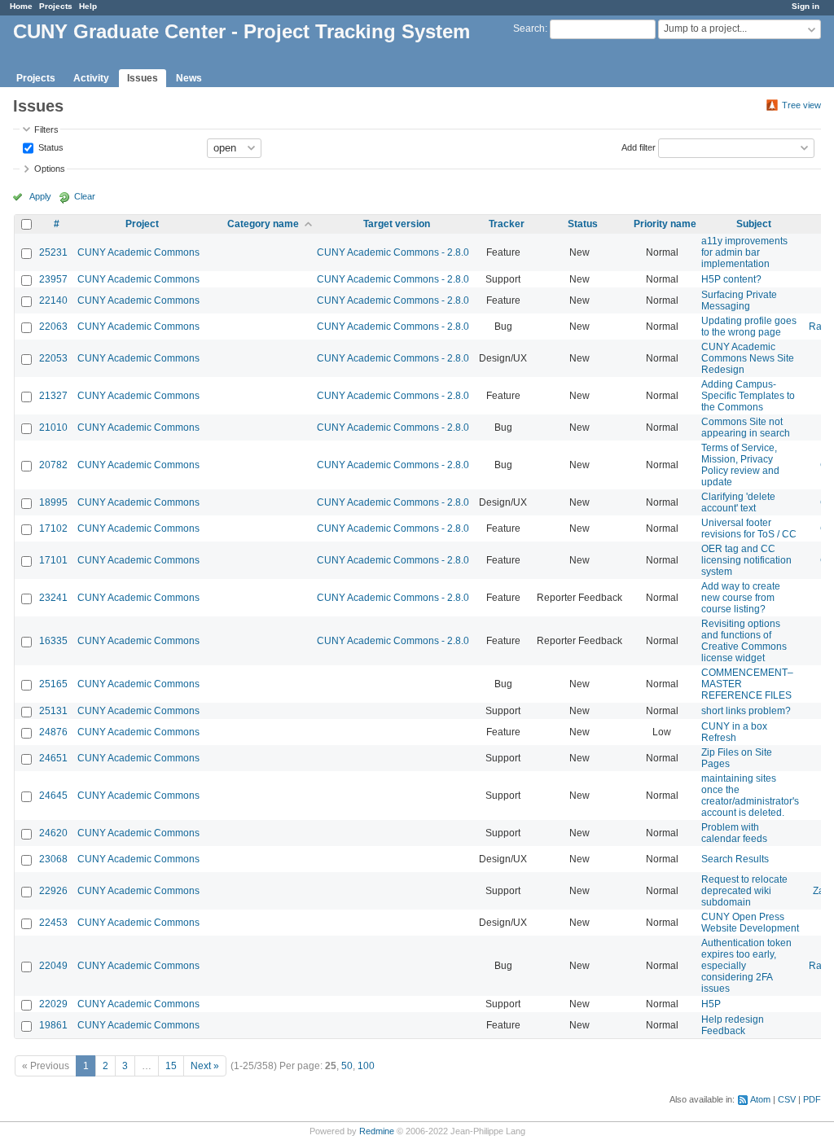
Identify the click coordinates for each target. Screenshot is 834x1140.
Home (21, 6)
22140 (53, 300)
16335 (53, 641)
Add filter (638, 146)
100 (366, 1066)
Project (142, 224)
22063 (53, 326)
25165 (53, 684)
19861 (53, 1025)
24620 (53, 833)
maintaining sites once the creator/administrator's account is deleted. (750, 795)
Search (529, 28)
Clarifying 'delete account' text (738, 502)
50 (347, 1066)
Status (50, 146)
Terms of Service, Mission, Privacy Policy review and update (740, 465)
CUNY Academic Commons (138, 252)
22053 (53, 358)
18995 (53, 502)
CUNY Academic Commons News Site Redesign (747, 358)
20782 (53, 465)
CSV (787, 1099)
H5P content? (731, 279)
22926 (53, 891)
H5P (711, 1004)
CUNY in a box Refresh (734, 732)
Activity (91, 78)
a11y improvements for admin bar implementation (744, 252)
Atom (760, 1099)
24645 (53, 795)
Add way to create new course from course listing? (740, 598)
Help (88, 6)
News (189, 78)
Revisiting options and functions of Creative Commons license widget (744, 641)
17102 (53, 528)
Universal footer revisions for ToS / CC (749, 528)
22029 (53, 1004)
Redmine (376, 1131)
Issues (142, 78)
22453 (53, 922)
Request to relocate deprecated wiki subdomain (744, 891)
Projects (55, 6)
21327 (53, 395)
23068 (53, 859)
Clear (84, 196)
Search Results (735, 859)
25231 (53, 252)
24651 (53, 758)
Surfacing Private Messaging (739, 300)
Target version (396, 224)
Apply (40, 196)
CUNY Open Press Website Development (750, 922)
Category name (263, 224)
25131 (53, 711)
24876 (53, 732)
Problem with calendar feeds (734, 833)
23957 (53, 279)
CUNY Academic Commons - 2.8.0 (393, 252)
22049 (53, 965)
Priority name (665, 224)
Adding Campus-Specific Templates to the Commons (748, 396)
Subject (753, 224)
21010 (53, 427)
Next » (205, 1066)
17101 (53, 560)
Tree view (801, 105)
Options (49, 168)
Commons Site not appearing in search (745, 427)
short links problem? (746, 711)
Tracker (507, 224)
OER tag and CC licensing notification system (746, 560)
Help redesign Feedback (732, 1025)
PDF (812, 1099)
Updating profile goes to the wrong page (749, 326)
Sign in (805, 6)
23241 (53, 597)
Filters (46, 129)
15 (171, 1066)
